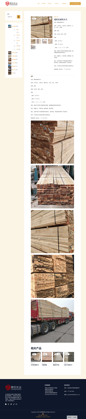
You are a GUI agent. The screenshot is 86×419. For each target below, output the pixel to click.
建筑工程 (56, 17)
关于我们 (44, 3)
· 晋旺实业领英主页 (49, 391)
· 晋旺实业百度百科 (49, 389)
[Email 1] (16, 404)
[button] (52, 3)
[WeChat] (5, 404)
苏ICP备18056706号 (43, 415)
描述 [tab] (32, 76)
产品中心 (50, 3)
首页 (39, 3)
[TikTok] (8, 404)
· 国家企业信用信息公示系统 (51, 388)
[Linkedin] (11, 404)
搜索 (8, 14)
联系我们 (64, 3)
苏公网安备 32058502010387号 (43, 417)
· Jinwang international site (51, 394)
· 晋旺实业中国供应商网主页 (51, 392)
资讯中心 (57, 3)
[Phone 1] (13, 404)
